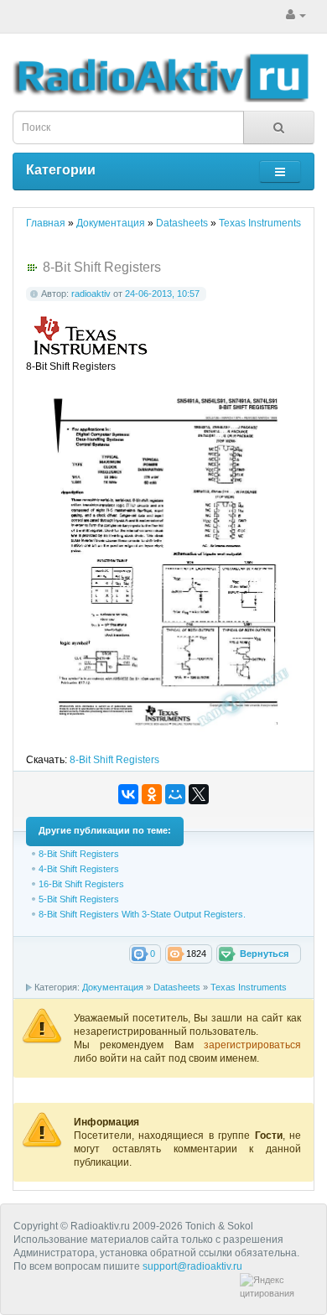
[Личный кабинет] (296, 15)
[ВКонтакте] (128, 794)
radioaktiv (91, 293)
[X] (199, 794)
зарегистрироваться (252, 1045)
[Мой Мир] (175, 794)
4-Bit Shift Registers (79, 869)
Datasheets (176, 987)
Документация (112, 987)
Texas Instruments (248, 987)
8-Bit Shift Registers (114, 760)
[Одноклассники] (152, 794)
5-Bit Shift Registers (79, 899)
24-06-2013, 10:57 (162, 293)
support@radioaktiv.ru (192, 1266)
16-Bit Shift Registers (81, 884)
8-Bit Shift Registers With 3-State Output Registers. (142, 914)
